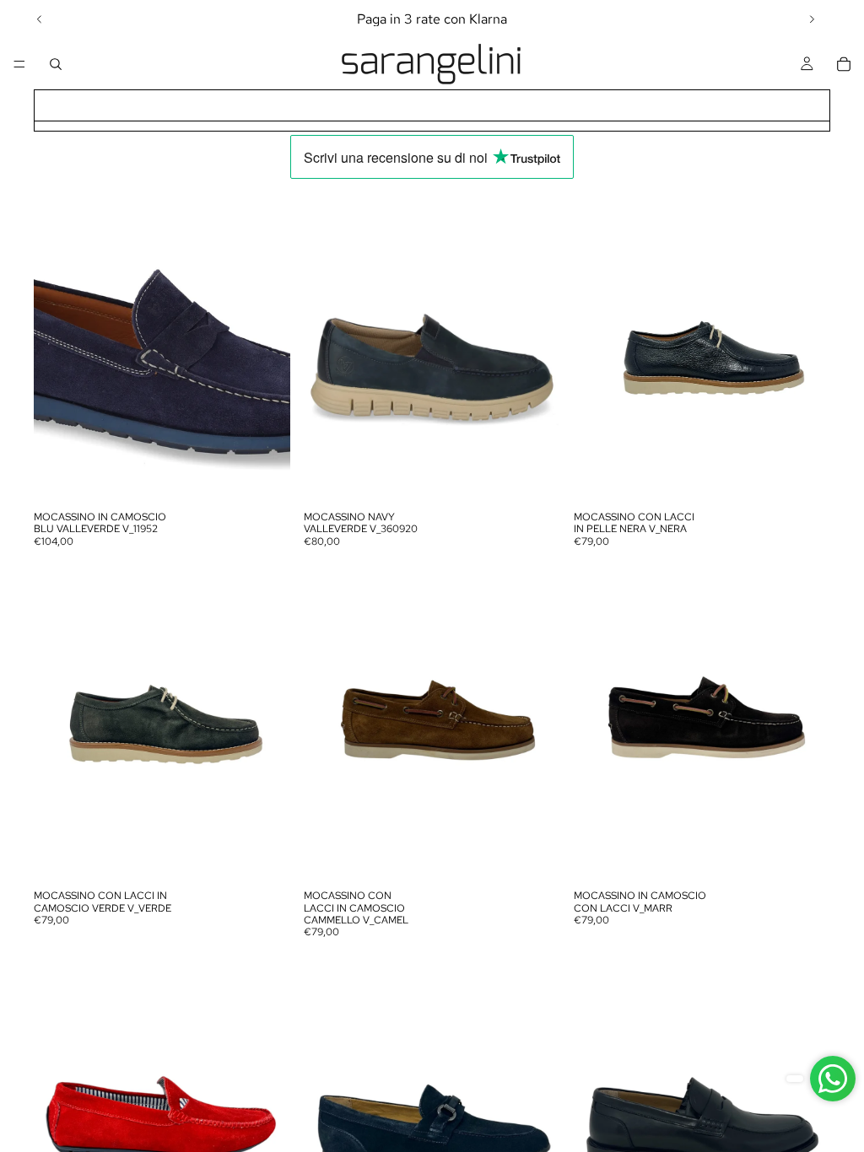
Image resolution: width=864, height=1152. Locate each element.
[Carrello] (843, 64)
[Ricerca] (55, 64)
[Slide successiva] (811, 19)
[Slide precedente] (39, 19)
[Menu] (19, 64)
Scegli (278, 476)
